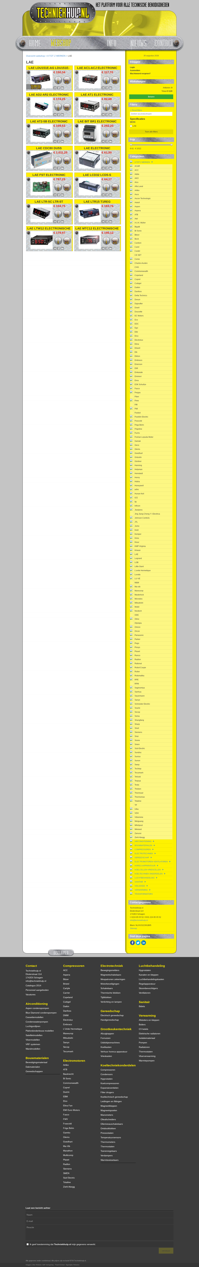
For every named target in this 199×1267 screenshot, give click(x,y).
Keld (137, 530)
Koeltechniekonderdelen (118, 1065)
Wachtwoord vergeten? (140, 73)
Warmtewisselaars (109, 1160)
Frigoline (138, 429)
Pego (137, 643)
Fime (137, 401)
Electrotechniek (112, 965)
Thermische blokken (110, 993)
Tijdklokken (106, 997)
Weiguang (139, 821)
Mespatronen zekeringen (113, 979)
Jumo (137, 526)
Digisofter (139, 304)
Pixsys (137, 647)
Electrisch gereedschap (112, 1015)
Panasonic (139, 635)
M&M (137, 583)
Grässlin (138, 457)
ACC (137, 170)
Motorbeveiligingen (110, 984)
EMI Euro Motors (71, 1110)
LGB (136, 562)
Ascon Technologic (143, 198)
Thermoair (139, 793)
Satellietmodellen (34, 1035)
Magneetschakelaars (111, 975)
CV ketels (143, 1029)
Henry (137, 477)
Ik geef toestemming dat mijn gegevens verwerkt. (63, 1244)
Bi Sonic (138, 231)
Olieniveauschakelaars (112, 1124)
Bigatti (137, 227)
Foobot (138, 413)
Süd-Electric (140, 748)
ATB (136, 215)
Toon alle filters (151, 132)
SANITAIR (139, 882)
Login (132, 67)
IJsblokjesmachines (110, 1042)
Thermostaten (107, 1146)
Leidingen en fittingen (111, 1101)
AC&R (137, 166)
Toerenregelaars (109, 1151)
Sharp (137, 724)
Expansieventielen (109, 1088)
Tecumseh (139, 773)
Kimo (137, 538)
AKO (137, 178)
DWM (66, 1015)
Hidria (137, 481)
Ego (136, 328)
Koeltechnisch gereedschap (114, 1097)
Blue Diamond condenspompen (41, 1012)
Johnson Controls (142, 518)
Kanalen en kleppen (148, 975)
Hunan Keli (139, 494)
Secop (137, 712)
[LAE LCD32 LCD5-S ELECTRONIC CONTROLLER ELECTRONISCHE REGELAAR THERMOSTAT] (90, 194)
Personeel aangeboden (37, 990)
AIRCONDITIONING (143, 841)
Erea (137, 380)
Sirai (137, 736)
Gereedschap (110, 1011)
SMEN (66, 1173)
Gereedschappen (34, 1071)
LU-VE (137, 579)
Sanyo (137, 700)
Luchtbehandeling (152, 965)
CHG (137, 267)
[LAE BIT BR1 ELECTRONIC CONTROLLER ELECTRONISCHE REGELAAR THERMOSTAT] (90, 141)
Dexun (137, 299)
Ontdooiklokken (108, 1128)
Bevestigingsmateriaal (36, 1062)
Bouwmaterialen (37, 1058)
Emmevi (138, 376)
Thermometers (108, 1142)
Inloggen (28, 1265)
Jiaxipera (138, 510)
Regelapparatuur (147, 984)
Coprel (137, 279)
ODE (137, 615)
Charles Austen (141, 263)
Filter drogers (107, 1092)
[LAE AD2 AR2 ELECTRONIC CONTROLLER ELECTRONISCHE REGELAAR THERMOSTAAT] (41, 114)
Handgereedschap (110, 1020)
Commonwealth (141, 271)
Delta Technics (141, 295)
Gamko (66, 1132)
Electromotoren (74, 1060)
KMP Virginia (140, 546)
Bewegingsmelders (110, 970)
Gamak (138, 441)
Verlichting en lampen (111, 1002)
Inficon (137, 506)
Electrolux (139, 340)
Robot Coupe (140, 667)
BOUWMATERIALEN (143, 845)
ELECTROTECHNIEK (144, 853)
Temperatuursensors (111, 1137)
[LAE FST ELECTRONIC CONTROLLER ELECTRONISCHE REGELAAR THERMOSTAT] (41, 194)
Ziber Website (36, 1265)
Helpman (138, 469)
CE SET (138, 255)
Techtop (138, 769)
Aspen (137, 206)
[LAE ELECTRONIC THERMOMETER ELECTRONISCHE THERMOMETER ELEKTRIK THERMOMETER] (90, 168)
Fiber (137, 397)
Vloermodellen (33, 1040)
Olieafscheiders (108, 1119)
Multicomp (68, 1155)
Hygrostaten (107, 1079)
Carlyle (66, 988)
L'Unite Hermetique (72, 1029)
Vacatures (30, 994)
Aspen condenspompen (37, 1008)
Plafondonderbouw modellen (40, 1030)
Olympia (138, 623)
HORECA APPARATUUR (145, 866)
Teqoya (138, 781)
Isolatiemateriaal (147, 1038)
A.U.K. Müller (140, 223)
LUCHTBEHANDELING (145, 878)
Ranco (137, 655)
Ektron (137, 356)
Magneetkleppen (109, 1106)
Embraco (138, 360)
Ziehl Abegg (140, 837)
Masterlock (139, 595)
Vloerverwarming (147, 1056)
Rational (138, 663)
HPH (137, 490)
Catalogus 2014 (33, 985)
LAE (134, 126)
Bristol (66, 984)
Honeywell (139, 485)
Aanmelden (135, 70)
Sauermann (140, 696)
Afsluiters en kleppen (149, 1020)
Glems (137, 449)
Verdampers (107, 1155)
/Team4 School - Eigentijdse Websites (67, 1265)
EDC (137, 324)
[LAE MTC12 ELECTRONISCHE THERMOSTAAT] (90, 248)
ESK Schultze (140, 384)
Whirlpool (139, 825)
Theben (138, 789)
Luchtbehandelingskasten (151, 979)
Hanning (138, 465)
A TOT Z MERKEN (56, 56)
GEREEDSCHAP (142, 858)
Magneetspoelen (109, 1110)
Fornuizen (106, 1038)
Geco (137, 445)
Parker (137, 639)
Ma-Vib (66, 1146)
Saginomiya (140, 688)
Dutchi (66, 1092)
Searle (137, 708)
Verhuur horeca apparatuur (114, 1051)
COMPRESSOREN (143, 849)
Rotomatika (139, 676)
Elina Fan (67, 1105)
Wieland (138, 829)
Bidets (142, 1006)
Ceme (137, 259)
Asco (137, 194)
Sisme (137, 740)
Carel (137, 247)
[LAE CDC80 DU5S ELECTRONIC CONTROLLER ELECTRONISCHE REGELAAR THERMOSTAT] (41, 168)
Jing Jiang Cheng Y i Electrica (147, 514)
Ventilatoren (144, 993)
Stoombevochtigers (148, 988)
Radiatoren (144, 1047)
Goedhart (139, 453)
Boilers (142, 1024)
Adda (137, 174)
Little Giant (139, 566)
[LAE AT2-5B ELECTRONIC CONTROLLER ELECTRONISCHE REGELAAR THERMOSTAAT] (41, 141)
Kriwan (138, 550)
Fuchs (137, 433)
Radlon (138, 659)
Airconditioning (37, 1003)
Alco (136, 182)
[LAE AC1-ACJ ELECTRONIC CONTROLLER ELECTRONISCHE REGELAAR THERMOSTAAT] (90, 87)
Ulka (137, 809)
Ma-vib (137, 587)
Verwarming (147, 1015)
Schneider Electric (142, 704)
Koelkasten (106, 1047)
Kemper (138, 534)
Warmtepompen (147, 1060)
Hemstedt (139, 473)
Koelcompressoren (110, 1083)
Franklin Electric (141, 417)
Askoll (137, 202)
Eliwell (137, 348)
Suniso (138, 756)
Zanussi (138, 833)
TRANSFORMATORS (144, 894)
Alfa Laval (139, 186)
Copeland (139, 275)
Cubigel (138, 283)
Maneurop (139, 591)
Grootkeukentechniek (116, 1029)
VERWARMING (141, 890)
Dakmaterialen (33, 1067)
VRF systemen (33, 1044)
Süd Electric (69, 1177)
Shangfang (139, 720)
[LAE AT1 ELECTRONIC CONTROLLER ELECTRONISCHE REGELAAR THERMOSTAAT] (90, 114)
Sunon (137, 760)
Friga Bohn (139, 425)
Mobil (137, 607)
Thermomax (140, 797)
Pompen (143, 1042)
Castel (137, 251)
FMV (65, 1119)
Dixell (137, 308)
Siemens (138, 732)
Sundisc (138, 752)
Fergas (138, 392)
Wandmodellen (33, 1049)
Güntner (138, 461)
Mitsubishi (139, 603)
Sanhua (138, 692)
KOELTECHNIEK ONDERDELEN (149, 874)
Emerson (138, 364)
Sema (137, 716)
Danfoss (138, 291)
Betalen (151, 97)
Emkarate (139, 372)
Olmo (137, 619)
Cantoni (138, 243)
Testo (137, 785)
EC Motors (139, 316)
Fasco (137, 388)
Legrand (138, 558)
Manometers (107, 1115)
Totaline (138, 801)
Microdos (138, 599)
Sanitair (144, 1002)
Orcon (137, 631)
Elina (137, 344)
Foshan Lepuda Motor (144, 437)
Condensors (107, 1074)
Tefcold (138, 777)
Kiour (137, 542)
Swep (137, 765)
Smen (137, 744)
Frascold (138, 421)
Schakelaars (107, 988)
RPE (137, 680)
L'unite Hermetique (143, 570)
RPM (137, 684)
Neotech (138, 611)
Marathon (68, 1150)
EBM (65, 1096)
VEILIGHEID (140, 886)
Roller (137, 672)
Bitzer (137, 235)
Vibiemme (139, 817)
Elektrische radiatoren (149, 1033)
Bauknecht (68, 1074)
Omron (137, 627)
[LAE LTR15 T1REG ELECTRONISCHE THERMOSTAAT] (90, 221)
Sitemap (133, 928)
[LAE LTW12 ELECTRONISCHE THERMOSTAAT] (41, 248)
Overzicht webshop (35, 56)
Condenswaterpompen (37, 1021)
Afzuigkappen (107, 1033)
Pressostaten (107, 1133)
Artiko (137, 190)
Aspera (138, 211)
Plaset (137, 651)
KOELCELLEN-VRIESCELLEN (148, 870)
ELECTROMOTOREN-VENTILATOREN (151, 862)
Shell (137, 728)
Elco (136, 336)
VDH (137, 813)
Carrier (66, 993)
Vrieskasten (106, 1056)
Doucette (138, 312)
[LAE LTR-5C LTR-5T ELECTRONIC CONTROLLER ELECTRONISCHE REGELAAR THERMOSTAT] (41, 221)
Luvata (137, 574)
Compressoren (73, 965)
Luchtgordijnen (33, 1026)
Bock (137, 239)
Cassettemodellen (34, 1017)
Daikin (137, 287)
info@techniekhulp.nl (139, 920)
